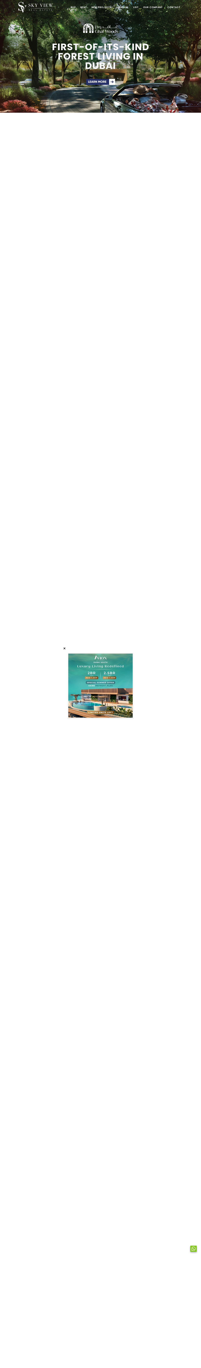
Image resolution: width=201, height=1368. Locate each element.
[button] (4, 56)
